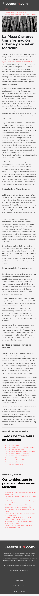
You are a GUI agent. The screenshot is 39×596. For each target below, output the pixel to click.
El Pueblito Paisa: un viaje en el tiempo (18, 505)
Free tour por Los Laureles (14, 464)
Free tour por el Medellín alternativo (17, 456)
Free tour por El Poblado (13, 458)
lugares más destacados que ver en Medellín (18, 62)
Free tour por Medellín (12, 445)
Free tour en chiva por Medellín (15, 449)
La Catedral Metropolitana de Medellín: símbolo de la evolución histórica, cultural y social (19, 509)
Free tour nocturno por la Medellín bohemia (20, 451)
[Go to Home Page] (2, 12)
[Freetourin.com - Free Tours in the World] (15, 4)
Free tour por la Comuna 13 (14, 462)
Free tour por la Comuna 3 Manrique (17, 460)
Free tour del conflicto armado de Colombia (20, 447)
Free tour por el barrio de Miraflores (17, 453)
